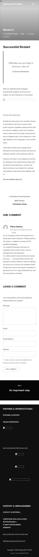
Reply (14, 232)
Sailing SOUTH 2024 (12, 4)
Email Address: (8, 339)
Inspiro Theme (15, 553)
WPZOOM (25, 553)
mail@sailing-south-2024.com (15, 534)
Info (23, 34)
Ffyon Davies (16, 227)
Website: (6, 349)
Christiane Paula (11, 34)
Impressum (7, 541)
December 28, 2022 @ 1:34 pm (21, 230)
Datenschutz (19, 541)
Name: (5, 328)
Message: (6, 305)
